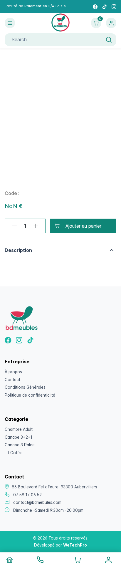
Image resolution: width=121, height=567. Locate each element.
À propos (13, 371)
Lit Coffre (14, 452)
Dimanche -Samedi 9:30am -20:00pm (48, 510)
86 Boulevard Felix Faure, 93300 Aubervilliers (54, 487)
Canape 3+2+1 (18, 437)
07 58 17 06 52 (27, 494)
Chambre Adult (19, 429)
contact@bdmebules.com (37, 502)
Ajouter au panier (83, 226)
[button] (60, 250)
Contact (12, 379)
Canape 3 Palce (20, 444)
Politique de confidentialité (30, 395)
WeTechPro (75, 545)
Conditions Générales (25, 387)
